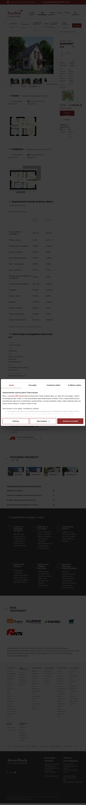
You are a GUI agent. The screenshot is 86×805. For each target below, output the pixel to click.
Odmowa (15, 421)
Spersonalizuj (42, 421)
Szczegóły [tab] (32, 385)
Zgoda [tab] (11, 385)
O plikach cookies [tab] (74, 385)
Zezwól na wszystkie (70, 421)
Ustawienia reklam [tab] (53, 385)
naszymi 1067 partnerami (18, 396)
